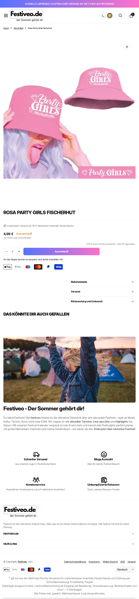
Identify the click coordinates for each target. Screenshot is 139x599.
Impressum (94, 561)
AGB (122, 561)
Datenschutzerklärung (75, 561)
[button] (5, 15)
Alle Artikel (18, 28)
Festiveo (22, 561)
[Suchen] (120, 15)
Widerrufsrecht (110, 561)
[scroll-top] (133, 588)
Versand (131, 561)
